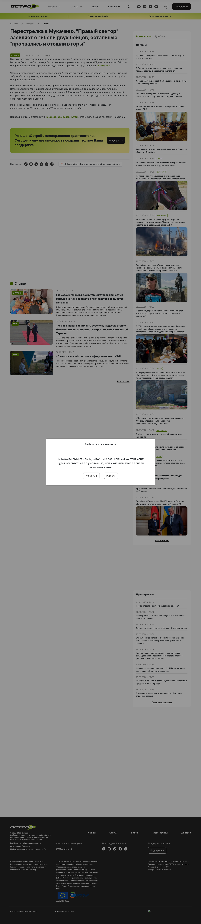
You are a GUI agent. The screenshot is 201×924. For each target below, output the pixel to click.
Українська (91, 475)
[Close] (148, 444)
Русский (110, 475)
